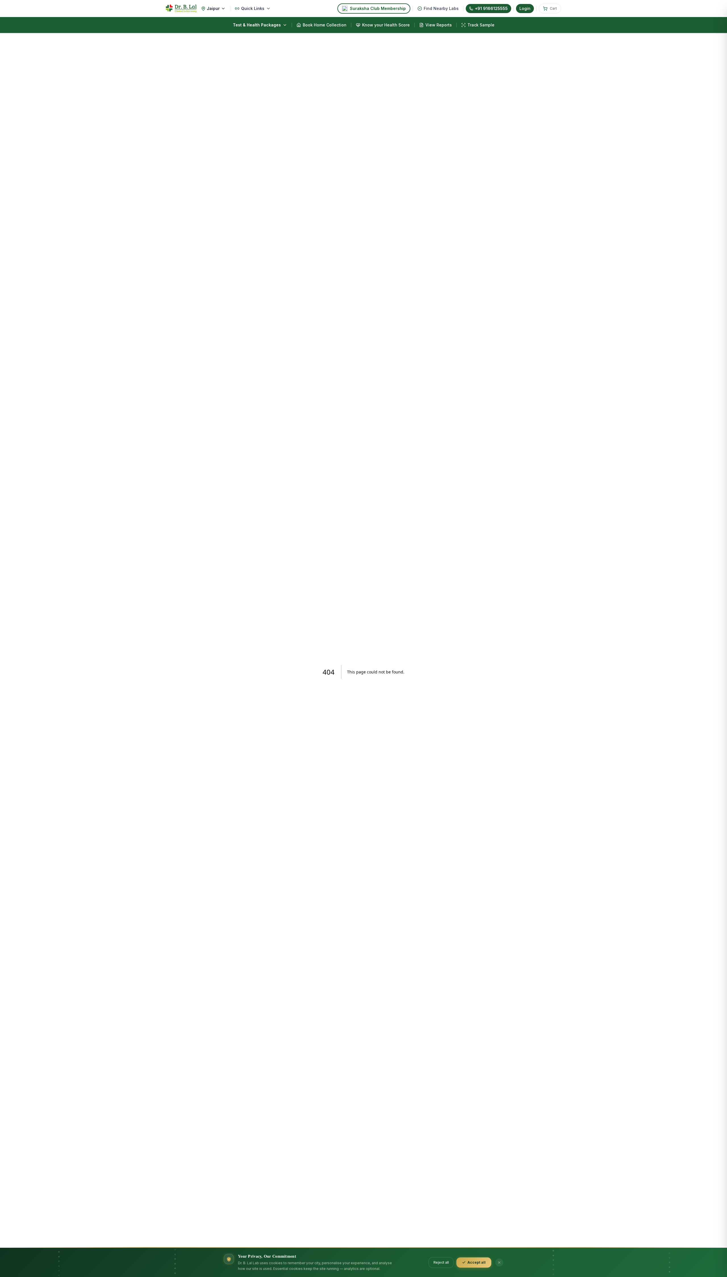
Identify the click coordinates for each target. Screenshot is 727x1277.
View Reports (438, 24)
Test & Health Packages (257, 24)
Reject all (441, 1262)
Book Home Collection (324, 24)
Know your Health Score (386, 24)
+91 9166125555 (491, 8)
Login (524, 8)
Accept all (476, 1262)
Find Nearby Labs (441, 8)
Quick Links (252, 8)
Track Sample (480, 24)
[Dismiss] (499, 1262)
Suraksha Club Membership (378, 8)
